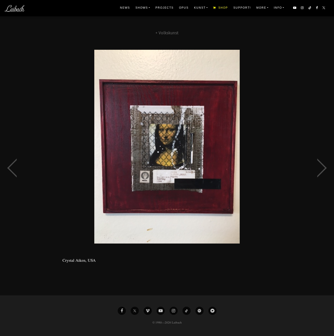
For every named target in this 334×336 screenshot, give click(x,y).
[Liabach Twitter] (135, 311)
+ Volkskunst (167, 32)
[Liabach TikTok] (186, 311)
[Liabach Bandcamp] (212, 311)
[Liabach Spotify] (199, 311)
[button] (324, 8)
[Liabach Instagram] (173, 311)
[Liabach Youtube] (161, 311)
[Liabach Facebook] (122, 311)
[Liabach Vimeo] (148, 311)
